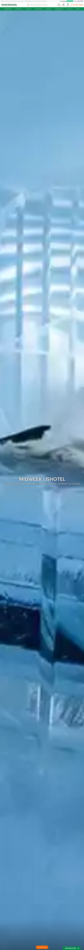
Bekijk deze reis (42, 947)
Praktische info (58, 9)
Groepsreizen (38, 9)
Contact (78, 9)
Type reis (28, 9)
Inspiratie (48, 9)
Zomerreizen (18, 9)
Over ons (69, 9)
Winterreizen (7, 9)
